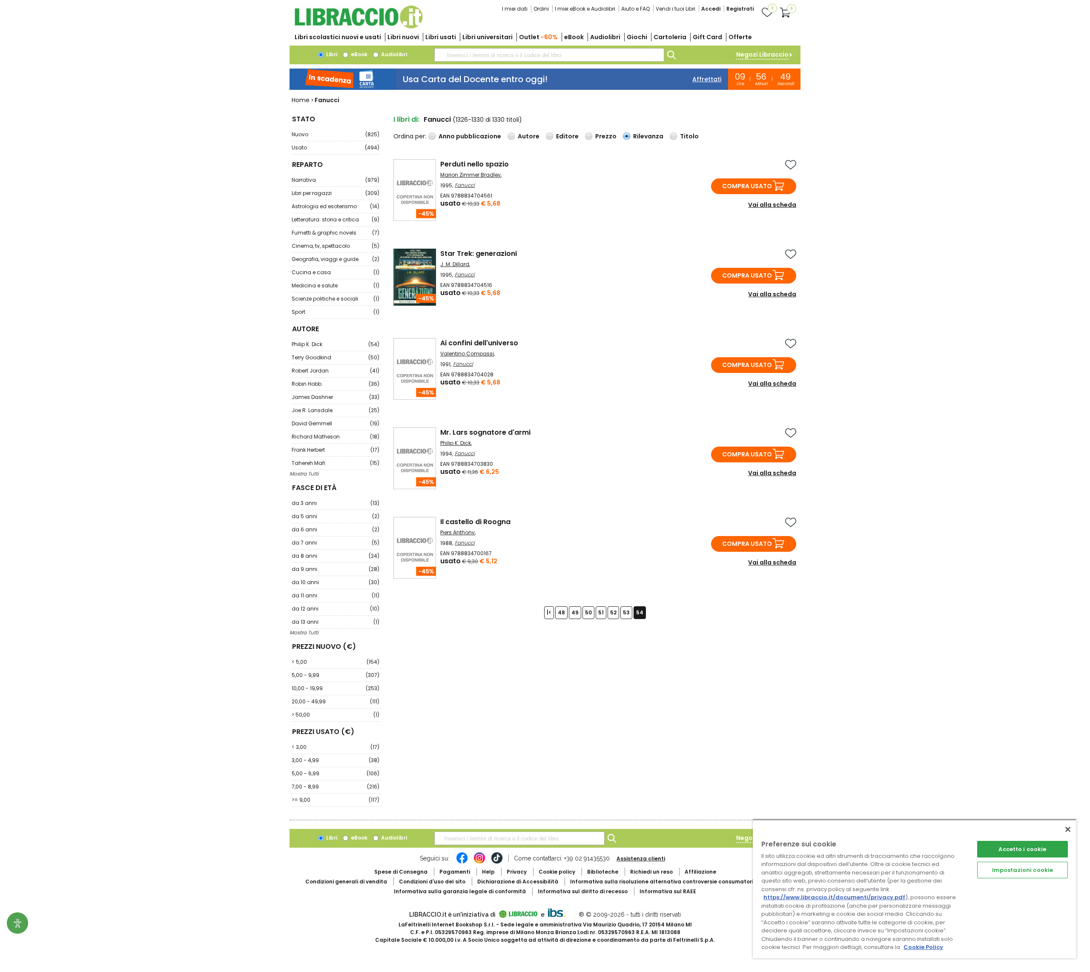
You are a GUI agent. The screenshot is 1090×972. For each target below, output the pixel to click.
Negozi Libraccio (762, 54)
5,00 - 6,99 (335, 773)
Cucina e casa (335, 272)
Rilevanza (648, 136)
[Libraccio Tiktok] (497, 862)
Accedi (710, 8)
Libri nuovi (403, 37)
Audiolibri (605, 37)
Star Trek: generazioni (478, 253)
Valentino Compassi (467, 353)
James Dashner (335, 397)
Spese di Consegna (400, 871)
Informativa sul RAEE (668, 891)
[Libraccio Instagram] (479, 862)
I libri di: (406, 119)
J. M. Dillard (454, 264)
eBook (574, 37)
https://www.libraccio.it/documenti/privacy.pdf (834, 897)
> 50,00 (335, 714)
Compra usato (747, 186)
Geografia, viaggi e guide (335, 259)
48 (561, 612)
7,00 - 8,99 (335, 786)
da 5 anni (335, 516)
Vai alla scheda (772, 205)
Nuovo (335, 134)
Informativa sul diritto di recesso (583, 891)
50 (588, 612)
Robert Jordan (335, 370)
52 (613, 612)
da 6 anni (335, 529)
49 (575, 612)
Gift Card (707, 37)
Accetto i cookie (1022, 849)
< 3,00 (335, 747)
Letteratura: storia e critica (335, 219)
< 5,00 (335, 661)
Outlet (538, 37)
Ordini (541, 8)
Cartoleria (670, 37)
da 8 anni (335, 555)
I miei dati (515, 8)
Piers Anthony (457, 532)
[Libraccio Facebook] (462, 862)
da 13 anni (335, 621)
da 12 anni (335, 608)
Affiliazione (700, 871)
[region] (914, 888)
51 (601, 612)
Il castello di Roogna (475, 522)
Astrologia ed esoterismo (335, 206)
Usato (335, 147)
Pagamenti (454, 871)
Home (301, 100)
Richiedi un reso (651, 871)
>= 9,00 (335, 799)
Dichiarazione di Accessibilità (517, 881)
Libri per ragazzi (335, 193)
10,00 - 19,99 (335, 688)
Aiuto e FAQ (635, 8)
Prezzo (606, 136)
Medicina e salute (335, 285)
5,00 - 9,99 (335, 675)
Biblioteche (602, 871)
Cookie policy (557, 871)
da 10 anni (335, 582)
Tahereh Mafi (335, 463)
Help (488, 871)
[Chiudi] (1067, 829)
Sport (335, 311)
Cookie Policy (923, 947)
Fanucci (465, 185)
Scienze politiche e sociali (335, 298)
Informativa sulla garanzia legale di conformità (460, 891)
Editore (567, 136)
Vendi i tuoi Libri (675, 8)
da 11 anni (335, 595)
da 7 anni (335, 542)
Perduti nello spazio (474, 164)
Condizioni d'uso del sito (432, 881)
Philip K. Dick (335, 344)
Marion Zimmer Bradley (470, 174)
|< (549, 612)
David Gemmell (335, 423)
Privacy (517, 871)
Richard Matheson (335, 436)
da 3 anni (335, 503)
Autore (528, 136)
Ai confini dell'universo (479, 343)
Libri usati (440, 37)
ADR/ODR (677, 881)
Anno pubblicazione (470, 136)
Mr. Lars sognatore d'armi (485, 432)
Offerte (740, 37)
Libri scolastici (338, 37)
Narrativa (335, 180)
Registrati (740, 8)
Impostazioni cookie (1022, 870)
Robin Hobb (335, 383)
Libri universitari (487, 37)
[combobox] (549, 55)
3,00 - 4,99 (335, 760)
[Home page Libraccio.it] (358, 26)
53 (626, 612)
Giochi (637, 37)
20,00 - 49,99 (335, 701)
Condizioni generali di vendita (346, 881)
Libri (331, 54)
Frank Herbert (335, 449)
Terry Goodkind (335, 357)
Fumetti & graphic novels (335, 232)
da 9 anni (335, 569)
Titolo (689, 136)
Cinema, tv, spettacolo (335, 245)
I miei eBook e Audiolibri (585, 8)
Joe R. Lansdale (335, 410)
